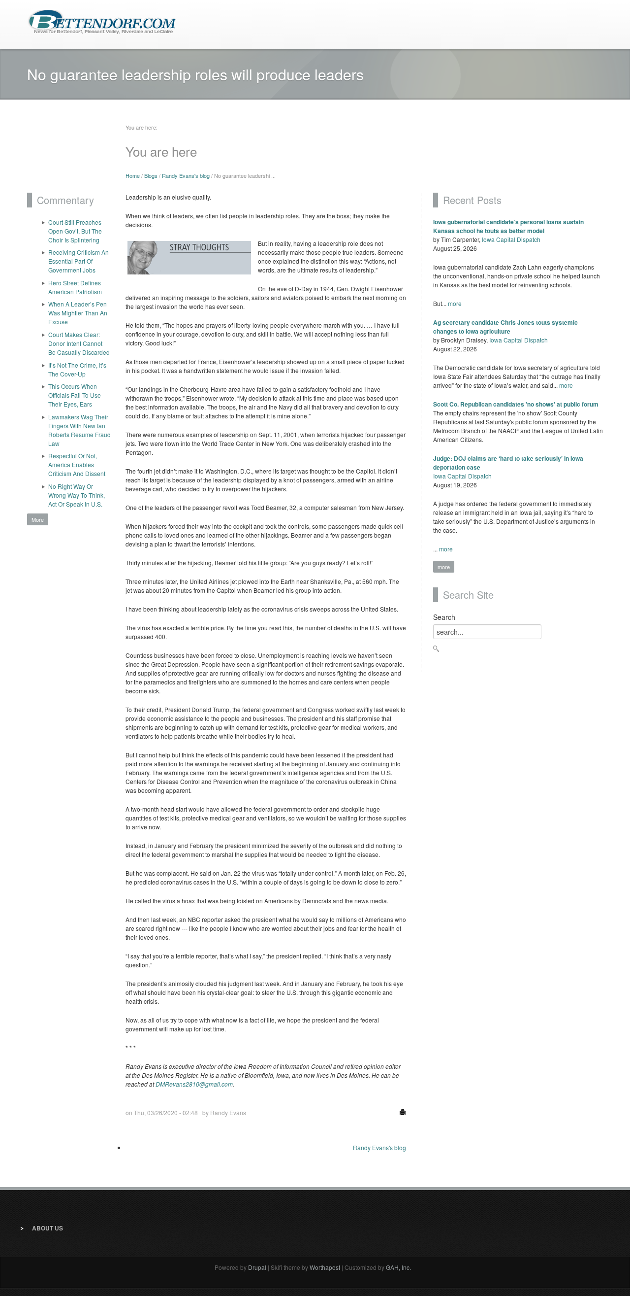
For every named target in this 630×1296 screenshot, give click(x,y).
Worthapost (325, 1267)
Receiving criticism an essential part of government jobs (78, 261)
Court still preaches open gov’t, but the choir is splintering (75, 231)
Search (444, 617)
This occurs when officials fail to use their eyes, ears (74, 395)
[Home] (102, 21)
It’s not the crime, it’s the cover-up (77, 369)
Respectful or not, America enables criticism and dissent (76, 464)
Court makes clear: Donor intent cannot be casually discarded (79, 343)
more (455, 303)
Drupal (257, 1267)
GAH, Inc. (398, 1267)
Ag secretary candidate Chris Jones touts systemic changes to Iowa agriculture (505, 327)
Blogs (151, 175)
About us (47, 1228)
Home (133, 175)
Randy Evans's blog (186, 175)
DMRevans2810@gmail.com (194, 1084)
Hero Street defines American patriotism (75, 287)
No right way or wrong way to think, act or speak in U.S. (76, 495)
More (38, 519)
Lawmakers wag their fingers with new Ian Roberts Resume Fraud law (79, 429)
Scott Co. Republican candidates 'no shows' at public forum (515, 404)
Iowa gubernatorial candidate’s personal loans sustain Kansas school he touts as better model (508, 226)
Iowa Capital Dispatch (511, 239)
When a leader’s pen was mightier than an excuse (77, 313)
